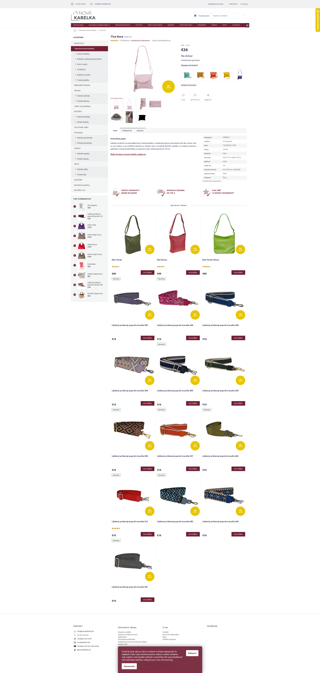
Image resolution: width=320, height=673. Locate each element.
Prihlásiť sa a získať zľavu (184, 345)
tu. (172, 660)
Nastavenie (129, 666)
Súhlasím (192, 653)
